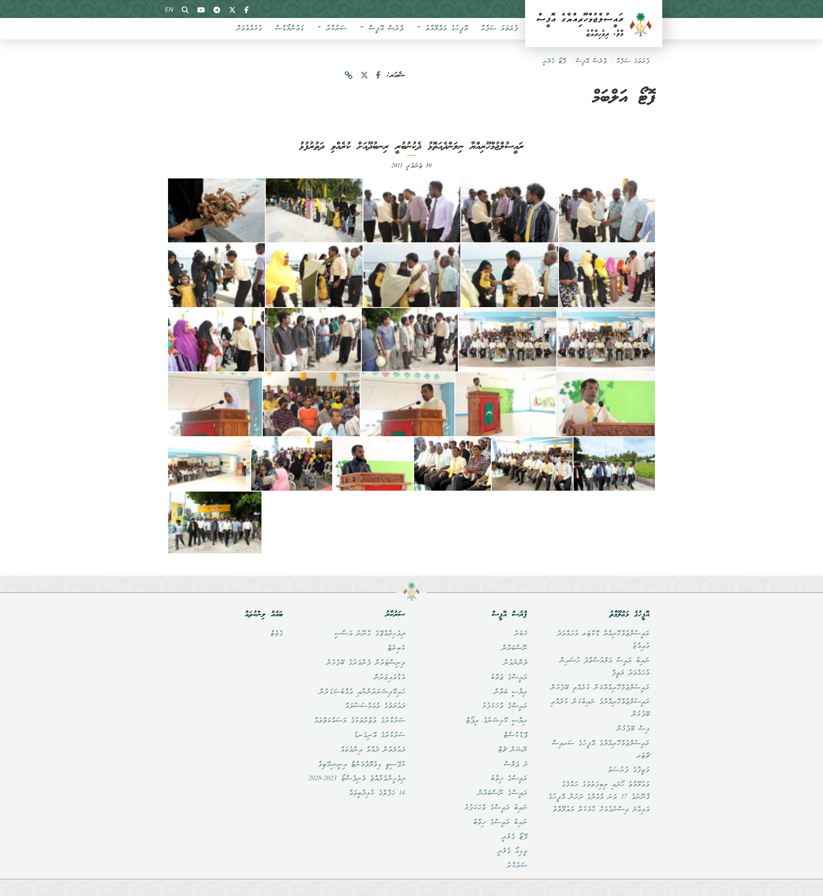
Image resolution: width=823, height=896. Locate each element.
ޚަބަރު (520, 634)
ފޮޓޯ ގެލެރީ (554, 61)
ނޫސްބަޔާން (514, 648)
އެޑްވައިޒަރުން (389, 677)
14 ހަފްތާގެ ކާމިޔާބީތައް (376, 793)
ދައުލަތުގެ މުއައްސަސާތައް (375, 706)
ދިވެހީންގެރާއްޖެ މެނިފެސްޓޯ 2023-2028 (356, 779)
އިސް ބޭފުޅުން (632, 729)
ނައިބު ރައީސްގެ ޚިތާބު (500, 822)
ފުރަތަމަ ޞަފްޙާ (499, 28)
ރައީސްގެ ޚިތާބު (508, 779)
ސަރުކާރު (334, 28)
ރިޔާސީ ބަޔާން (510, 692)
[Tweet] (364, 75)
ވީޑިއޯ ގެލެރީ (512, 851)
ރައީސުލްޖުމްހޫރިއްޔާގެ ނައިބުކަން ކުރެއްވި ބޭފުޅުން (599, 708)
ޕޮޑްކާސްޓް (515, 735)
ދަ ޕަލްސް (515, 764)
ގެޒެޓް (276, 634)
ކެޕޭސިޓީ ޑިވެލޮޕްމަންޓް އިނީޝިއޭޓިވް (361, 764)
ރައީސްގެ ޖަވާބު (508, 677)
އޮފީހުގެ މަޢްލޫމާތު (444, 28)
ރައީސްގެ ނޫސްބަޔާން (502, 793)
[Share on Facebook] (378, 75)
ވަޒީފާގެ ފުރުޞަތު (628, 770)
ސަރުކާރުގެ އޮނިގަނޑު (379, 735)
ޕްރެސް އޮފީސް (383, 28)
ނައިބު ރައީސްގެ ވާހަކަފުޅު (495, 808)
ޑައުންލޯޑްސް (289, 28)
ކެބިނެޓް (396, 648)
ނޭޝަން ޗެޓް (512, 750)
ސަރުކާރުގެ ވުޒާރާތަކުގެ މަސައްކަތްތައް (359, 721)
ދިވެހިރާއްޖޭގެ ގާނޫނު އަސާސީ (369, 634)
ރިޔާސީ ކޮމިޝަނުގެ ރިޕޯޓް (496, 721)
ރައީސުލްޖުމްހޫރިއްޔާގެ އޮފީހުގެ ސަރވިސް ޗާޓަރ (600, 750)
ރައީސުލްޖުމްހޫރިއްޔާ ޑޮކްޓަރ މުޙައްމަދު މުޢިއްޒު (603, 640)
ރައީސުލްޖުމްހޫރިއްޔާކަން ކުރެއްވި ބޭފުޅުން (599, 688)
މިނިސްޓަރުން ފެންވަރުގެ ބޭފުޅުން (365, 663)
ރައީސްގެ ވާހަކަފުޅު (504, 706)
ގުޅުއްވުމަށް (249, 28)
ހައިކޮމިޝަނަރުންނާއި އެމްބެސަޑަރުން (362, 692)
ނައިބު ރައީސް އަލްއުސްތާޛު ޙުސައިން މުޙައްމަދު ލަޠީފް (604, 667)
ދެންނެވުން (515, 663)
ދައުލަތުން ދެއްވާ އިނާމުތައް (372, 750)
